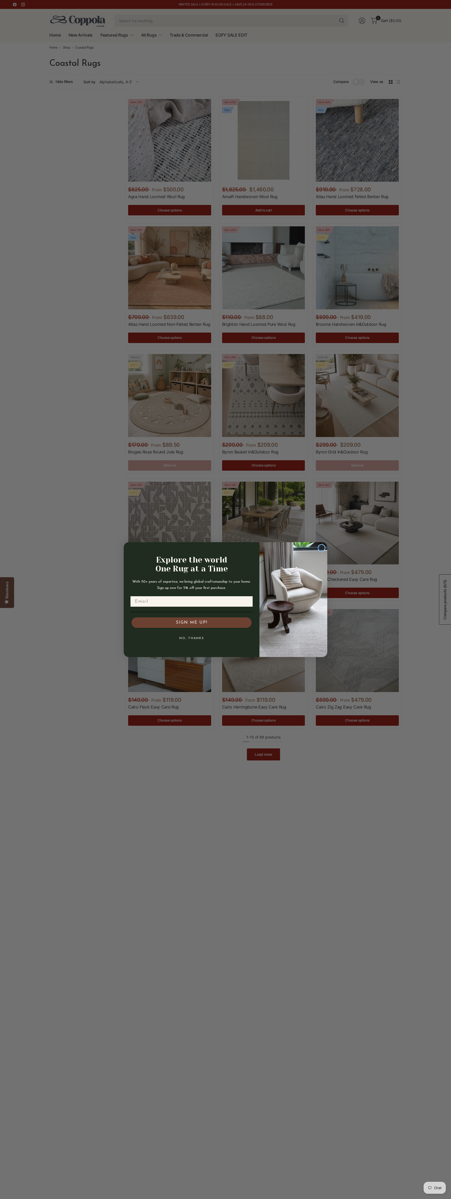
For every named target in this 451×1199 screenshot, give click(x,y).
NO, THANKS (191, 638)
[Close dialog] (321, 548)
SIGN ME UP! (191, 623)
